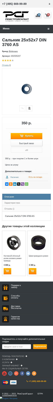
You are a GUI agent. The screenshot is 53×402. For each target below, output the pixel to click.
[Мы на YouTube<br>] (4, 373)
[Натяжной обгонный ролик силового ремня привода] (14, 242)
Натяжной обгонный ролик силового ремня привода (12, 258)
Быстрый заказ (26, 143)
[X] (18, 184)
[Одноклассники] (10, 184)
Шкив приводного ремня (38, 256)
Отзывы (5, 65)
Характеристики (12, 203)
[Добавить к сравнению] (26, 150)
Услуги (5, 362)
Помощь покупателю (13, 356)
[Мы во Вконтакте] (28, 373)
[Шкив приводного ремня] (39, 242)
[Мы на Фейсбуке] (22, 373)
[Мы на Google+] (16, 373)
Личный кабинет (10, 366)
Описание (9, 196)
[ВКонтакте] (6, 184)
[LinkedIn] (14, 184)
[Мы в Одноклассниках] (34, 373)
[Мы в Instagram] (10, 373)
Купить (29, 135)
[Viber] (22, 184)
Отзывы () (9, 208)
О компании (8, 359)
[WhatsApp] (26, 184)
